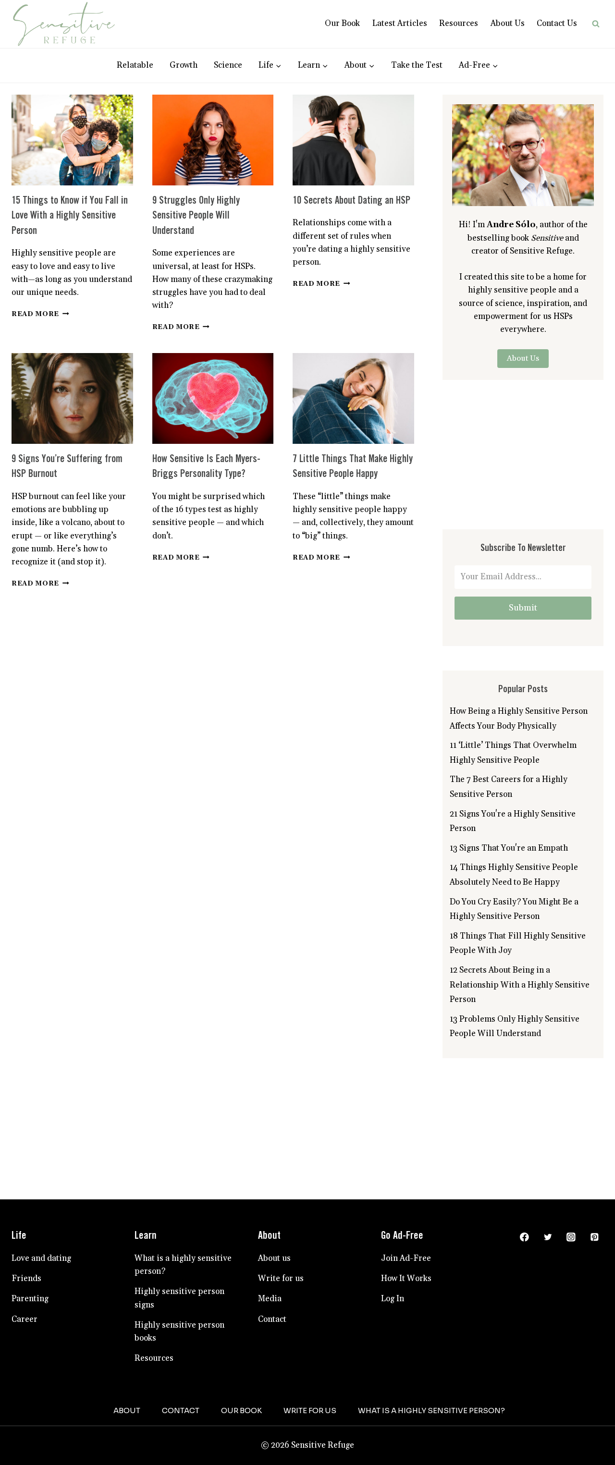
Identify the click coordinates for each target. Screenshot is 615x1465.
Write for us (281, 1312)
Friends (26, 1312)
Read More (40, 347)
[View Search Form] (595, 57)
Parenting (30, 1332)
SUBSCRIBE (470, 16)
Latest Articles (399, 57)
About (126, 1444)
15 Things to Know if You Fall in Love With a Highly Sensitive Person (70, 249)
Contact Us (557, 57)
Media (270, 1332)
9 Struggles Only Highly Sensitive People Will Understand (196, 249)
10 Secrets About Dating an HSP (351, 234)
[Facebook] (524, 1271)
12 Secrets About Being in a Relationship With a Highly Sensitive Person (520, 1018)
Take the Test (417, 99)
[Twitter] (547, 1271)
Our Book (342, 57)
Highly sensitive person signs (179, 1331)
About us (274, 1292)
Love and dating (41, 1292)
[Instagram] (571, 1271)
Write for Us (309, 1444)
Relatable (135, 99)
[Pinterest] (594, 1271)
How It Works (406, 1312)
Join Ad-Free (406, 1292)
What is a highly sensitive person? (183, 1298)
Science (228, 99)
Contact (272, 1353)
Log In (392, 1332)
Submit (523, 641)
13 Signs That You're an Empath (509, 882)
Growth (183, 99)
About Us (508, 57)
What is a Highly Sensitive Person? (431, 1444)
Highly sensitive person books (179, 1365)
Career (24, 1353)
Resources (458, 57)
